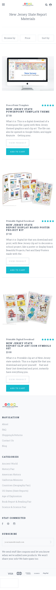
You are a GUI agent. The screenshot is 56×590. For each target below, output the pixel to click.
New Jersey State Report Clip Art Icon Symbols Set (28, 346)
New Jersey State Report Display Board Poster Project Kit (28, 227)
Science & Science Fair (14, 507)
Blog (4, 445)
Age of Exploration (12, 496)
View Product (17, 143)
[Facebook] (2, 523)
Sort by (45, 38)
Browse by (9, 38)
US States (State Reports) (15, 490)
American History (11, 474)
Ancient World (10, 463)
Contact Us (8, 440)
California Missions (12, 479)
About (5, 424)
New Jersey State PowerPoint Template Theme (28, 110)
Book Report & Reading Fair (16, 501)
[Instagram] (14, 523)
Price (27, 38)
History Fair (8, 469)
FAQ (4, 429)
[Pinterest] (8, 523)
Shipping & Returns (12, 435)
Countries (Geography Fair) (16, 485)
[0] (50, 4)
